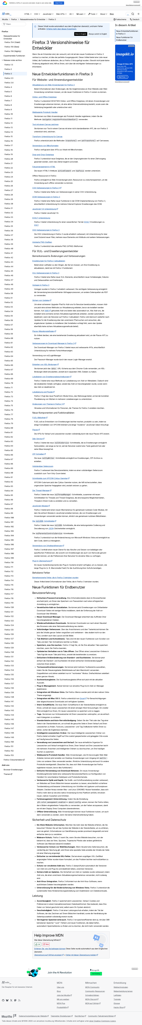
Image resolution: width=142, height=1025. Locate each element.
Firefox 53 (8, 307)
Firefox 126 (9, 634)
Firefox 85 (8, 450)
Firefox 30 (8, 204)
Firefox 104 (9, 535)
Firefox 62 (8, 347)
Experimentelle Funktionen (14, 56)
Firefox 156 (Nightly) (12, 51)
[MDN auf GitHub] (3, 1000)
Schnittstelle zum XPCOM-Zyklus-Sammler (50, 478)
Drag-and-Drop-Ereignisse (43, 154)
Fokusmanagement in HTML (43, 167)
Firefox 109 (9, 558)
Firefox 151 (8, 746)
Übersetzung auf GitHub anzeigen (48, 955)
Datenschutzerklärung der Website (33, 1016)
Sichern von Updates (40, 300)
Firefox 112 (8, 571)
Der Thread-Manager (41, 490)
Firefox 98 (8, 509)
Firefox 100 (9, 517)
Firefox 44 (8, 266)
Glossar (117, 1003)
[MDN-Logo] (6, 982)
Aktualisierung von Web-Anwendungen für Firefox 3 (53, 85)
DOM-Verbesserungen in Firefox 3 (46, 197)
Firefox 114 (9, 580)
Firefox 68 (8, 374)
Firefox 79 (8, 423)
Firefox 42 (8, 257)
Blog (112, 14)
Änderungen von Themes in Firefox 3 (47, 404)
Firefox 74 (8, 401)
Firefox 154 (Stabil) (12, 42)
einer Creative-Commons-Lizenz (102, 1021)
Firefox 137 (9, 683)
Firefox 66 (8, 365)
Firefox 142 (9, 706)
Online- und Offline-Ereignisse (44, 97)
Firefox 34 (8, 222)
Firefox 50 (8, 293)
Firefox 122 (9, 616)
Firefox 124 (9, 625)
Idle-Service (37, 439)
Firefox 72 (8, 392)
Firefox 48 (8, 284)
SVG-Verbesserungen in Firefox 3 (45, 230)
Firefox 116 (8, 589)
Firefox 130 (9, 652)
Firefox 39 (8, 244)
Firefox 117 (8, 594)
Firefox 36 (8, 230)
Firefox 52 (8, 302)
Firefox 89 (8, 468)
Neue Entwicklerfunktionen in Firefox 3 (127, 32)
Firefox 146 (9, 724)
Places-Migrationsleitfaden (43, 331)
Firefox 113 (8, 576)
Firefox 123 (9, 621)
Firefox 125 (9, 630)
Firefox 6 (8, 96)
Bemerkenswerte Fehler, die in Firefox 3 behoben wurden (55, 577)
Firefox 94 (8, 491)
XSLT (36, 225)
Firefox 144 (9, 715)
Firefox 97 (8, 504)
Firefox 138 (9, 688)
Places (35, 430)
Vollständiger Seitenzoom (42, 466)
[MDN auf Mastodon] (15, 1000)
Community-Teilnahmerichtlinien (101, 1016)
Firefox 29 (8, 199)
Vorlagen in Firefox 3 (40, 285)
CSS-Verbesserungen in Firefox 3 (45, 188)
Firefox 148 (9, 733)
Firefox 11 (8, 118)
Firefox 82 (8, 437)
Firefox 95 (8, 495)
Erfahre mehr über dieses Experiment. (61, 29)
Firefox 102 (9, 526)
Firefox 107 (9, 549)
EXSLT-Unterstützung (41, 218)
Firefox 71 (8, 387)
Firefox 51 (8, 298)
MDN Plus (61, 1003)
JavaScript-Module (40, 506)
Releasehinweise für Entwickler (12, 37)
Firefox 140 (9, 697)
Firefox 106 (9, 544)
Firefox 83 (8, 441)
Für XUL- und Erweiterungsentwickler (55, 251)
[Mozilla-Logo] (9, 1016)
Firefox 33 (8, 217)
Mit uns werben (63, 999)
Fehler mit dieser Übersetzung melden (81, 955)
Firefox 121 (8, 612)
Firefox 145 (9, 719)
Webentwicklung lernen (123, 991)
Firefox (5, 31)
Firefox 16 (8, 141)
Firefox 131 (8, 656)
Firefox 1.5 (8, 65)
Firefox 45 (8, 271)
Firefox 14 (8, 132)
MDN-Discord (91, 999)
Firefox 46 (8, 275)
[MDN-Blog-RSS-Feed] (19, 1000)
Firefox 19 (8, 154)
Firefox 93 (8, 486)
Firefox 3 (8, 74)
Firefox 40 (8, 248)
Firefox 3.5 (8, 78)
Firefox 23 (8, 172)
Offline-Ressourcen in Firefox (44, 176)
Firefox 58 (8, 329)
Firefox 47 (8, 280)
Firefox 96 (8, 500)
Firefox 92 (8, 482)
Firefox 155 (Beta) (11, 47)
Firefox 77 (8, 414)
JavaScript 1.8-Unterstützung (44, 209)
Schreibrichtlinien (92, 995)
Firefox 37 (8, 235)
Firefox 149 (9, 737)
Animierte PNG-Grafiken (42, 242)
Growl (82, 698)
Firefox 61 (8, 343)
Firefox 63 (8, 352)
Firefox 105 (9, 540)
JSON (51, 528)
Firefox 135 (9, 674)
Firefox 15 (8, 136)
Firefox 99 (8, 513)
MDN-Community (92, 987)
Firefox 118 (8, 598)
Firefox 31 (8, 208)
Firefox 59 (8, 334)
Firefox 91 (8, 477)
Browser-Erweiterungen (13, 769)
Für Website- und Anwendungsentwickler (57, 79)
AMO (47, 311)
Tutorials (117, 999)
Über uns (60, 987)
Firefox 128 (9, 643)
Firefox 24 (8, 177)
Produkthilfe (62, 1007)
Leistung (37, 895)
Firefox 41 (8, 253)
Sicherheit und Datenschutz (49, 819)
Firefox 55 (8, 316)
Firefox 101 (8, 522)
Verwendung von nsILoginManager (46, 355)
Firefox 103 (9, 531)
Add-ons (5, 765)
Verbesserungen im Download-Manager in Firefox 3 (53, 343)
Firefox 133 (9, 665)
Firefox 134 (9, 670)
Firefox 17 (8, 145)
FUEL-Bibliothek (39, 417)
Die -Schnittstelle (43, 521)
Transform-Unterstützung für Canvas (47, 136)
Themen (7, 774)
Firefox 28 (8, 195)
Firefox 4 (8, 87)
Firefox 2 (8, 69)
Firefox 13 (8, 127)
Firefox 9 (8, 109)
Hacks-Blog (118, 1007)
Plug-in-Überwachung (41, 561)
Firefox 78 (8, 419)
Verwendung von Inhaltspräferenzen (47, 546)
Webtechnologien (121, 987)
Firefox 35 (8, 226)
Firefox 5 (8, 91)
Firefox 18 (8, 150)
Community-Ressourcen (95, 991)
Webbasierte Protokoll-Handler (45, 112)
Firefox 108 (9, 553)
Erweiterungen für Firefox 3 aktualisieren (48, 261)
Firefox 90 (8, 473)
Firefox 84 (8, 446)
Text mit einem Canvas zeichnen (45, 124)
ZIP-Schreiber (38, 454)
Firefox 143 (9, 710)
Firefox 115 (8, 585)
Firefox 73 (8, 396)
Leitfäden (117, 995)
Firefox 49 (8, 289)
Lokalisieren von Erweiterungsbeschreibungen (50, 377)
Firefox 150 (9, 742)
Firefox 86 (8, 455)
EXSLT (87, 222)
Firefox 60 (8, 338)
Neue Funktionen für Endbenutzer (124, 38)
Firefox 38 (8, 239)
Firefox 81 (8, 432)
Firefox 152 (9, 751)
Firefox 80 (8, 428)
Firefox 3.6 (8, 83)
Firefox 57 (8, 325)
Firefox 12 (8, 123)
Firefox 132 (9, 661)
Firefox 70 (8, 383)
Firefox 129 (9, 648)
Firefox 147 (9, 728)
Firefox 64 (8, 356)
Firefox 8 (8, 105)
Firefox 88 (8, 464)
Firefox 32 (8, 213)
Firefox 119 (8, 603)
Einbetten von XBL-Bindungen (44, 364)
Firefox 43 (8, 262)
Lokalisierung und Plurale (42, 392)
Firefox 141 (9, 701)
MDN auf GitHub (92, 1003)
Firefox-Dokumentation (13, 760)
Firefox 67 (8, 369)
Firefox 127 (9, 639)
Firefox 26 (8, 186)
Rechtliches (79, 1016)
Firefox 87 (8, 459)
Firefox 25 (8, 181)
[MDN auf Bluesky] (7, 1000)
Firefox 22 (8, 168)
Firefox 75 (8, 405)
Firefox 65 (8, 361)
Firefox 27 (8, 190)
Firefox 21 (8, 163)
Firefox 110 (8, 562)
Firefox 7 (8, 100)
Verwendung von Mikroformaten (45, 146)
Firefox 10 (8, 114)
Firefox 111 (8, 567)
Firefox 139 (9, 692)
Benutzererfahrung (44, 593)
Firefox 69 (8, 378)
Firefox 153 (9, 755)
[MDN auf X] (11, 1000)
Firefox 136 (9, 679)
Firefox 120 (9, 607)
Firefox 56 (8, 320)
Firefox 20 (8, 159)
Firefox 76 (8, 410)
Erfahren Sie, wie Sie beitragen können (49, 949)
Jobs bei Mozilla (63, 995)
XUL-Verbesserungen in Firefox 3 (45, 273)
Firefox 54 (8, 311)
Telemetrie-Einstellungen (61, 1016)
